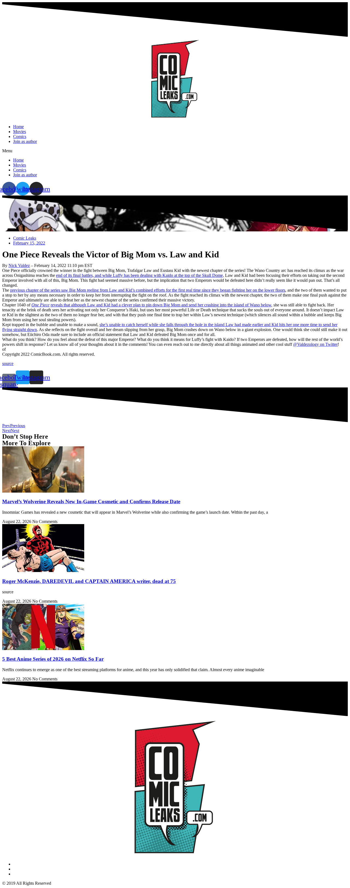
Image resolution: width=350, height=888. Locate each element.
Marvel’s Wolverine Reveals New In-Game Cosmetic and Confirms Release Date (91, 501)
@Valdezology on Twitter (315, 344)
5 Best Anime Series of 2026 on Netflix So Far (53, 659)
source (7, 363)
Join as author (25, 141)
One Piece (40, 305)
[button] (175, 150)
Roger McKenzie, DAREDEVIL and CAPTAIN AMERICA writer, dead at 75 (89, 581)
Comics (19, 136)
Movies (19, 131)
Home (18, 126)
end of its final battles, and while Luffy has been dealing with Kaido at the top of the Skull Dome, (140, 275)
